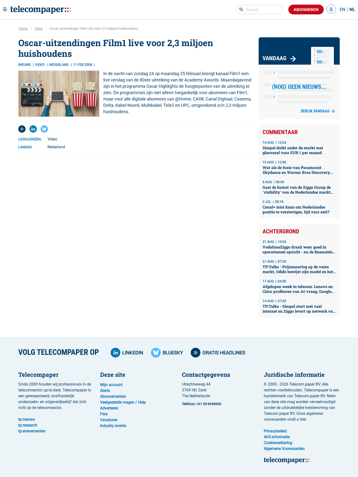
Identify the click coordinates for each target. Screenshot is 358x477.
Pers (104, 414)
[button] (331, 9)
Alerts (105, 390)
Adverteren (109, 408)
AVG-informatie (277, 437)
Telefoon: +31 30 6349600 (201, 404)
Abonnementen (113, 396)
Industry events (113, 425)
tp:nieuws (26, 419)
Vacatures (108, 419)
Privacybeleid (275, 431)
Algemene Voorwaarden (284, 448)
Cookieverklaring (278, 442)
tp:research (27, 425)
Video (38, 28)
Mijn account (111, 384)
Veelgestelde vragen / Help (123, 402)
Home (23, 28)
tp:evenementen (32, 431)
